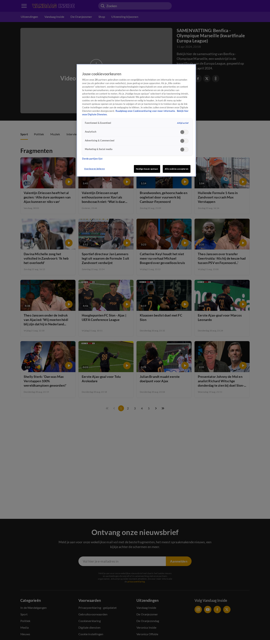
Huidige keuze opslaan (147, 169)
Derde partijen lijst (92, 158)
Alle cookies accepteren (176, 169)
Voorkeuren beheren (94, 168)
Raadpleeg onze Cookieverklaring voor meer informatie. (146, 111)
